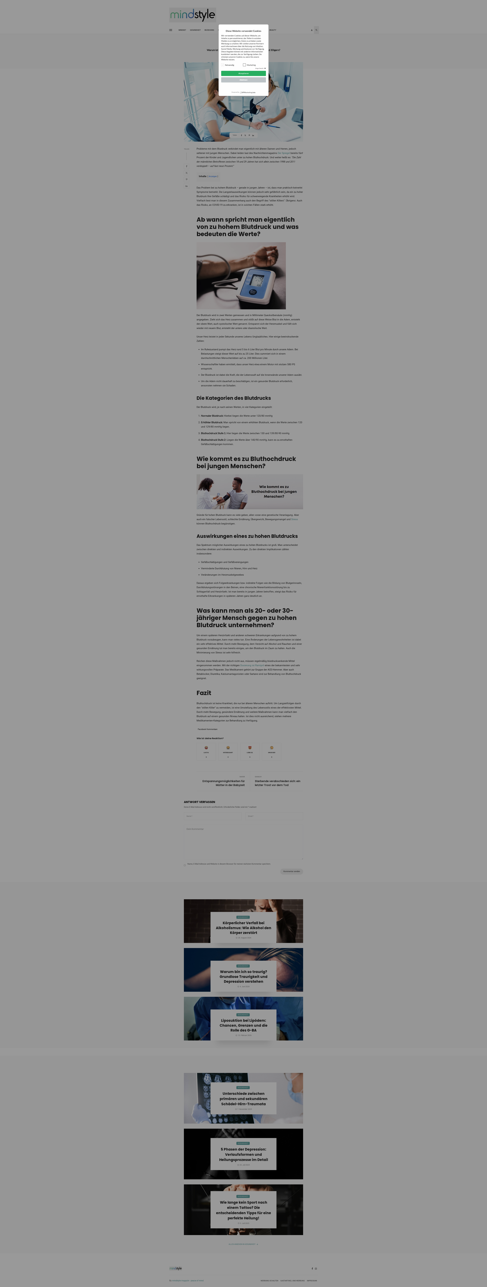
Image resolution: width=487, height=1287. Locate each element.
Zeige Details (259, 68)
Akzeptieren (243, 73)
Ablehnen (243, 80)
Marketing (251, 65)
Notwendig (229, 65)
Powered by (235, 92)
